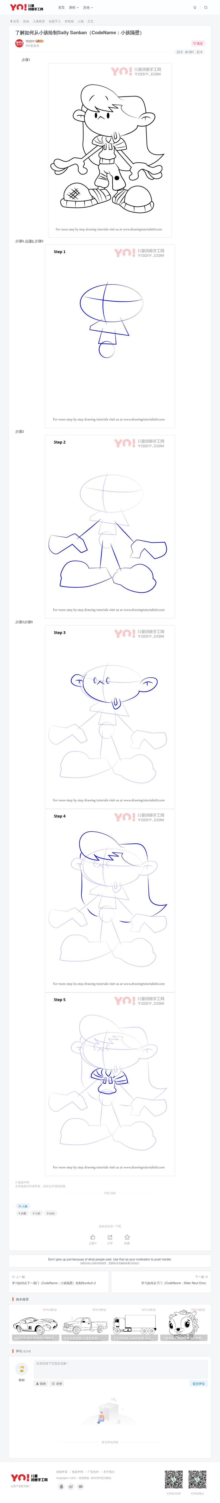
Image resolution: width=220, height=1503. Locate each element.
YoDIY (97, 1478)
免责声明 (77, 1472)
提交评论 (199, 1383)
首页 (61, 7)
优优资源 (84, 1478)
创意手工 (55, 21)
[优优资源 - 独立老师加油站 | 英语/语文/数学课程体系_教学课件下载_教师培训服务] (29, 1477)
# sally (51, 1213)
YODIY (30, 41)
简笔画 (69, 21)
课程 (72, 7)
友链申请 (61, 1472)
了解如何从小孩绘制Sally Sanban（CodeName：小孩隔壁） (79, 32)
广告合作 (93, 1472)
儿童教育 (39, 21)
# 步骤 (22, 1213)
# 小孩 (36, 1213)
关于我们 (109, 1472)
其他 (86, 7)
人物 (81, 21)
